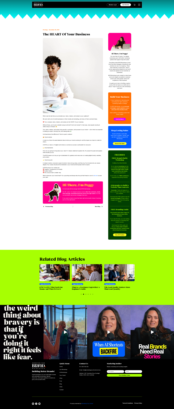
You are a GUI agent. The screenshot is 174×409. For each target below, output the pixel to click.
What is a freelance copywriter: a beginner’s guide (53, 288)
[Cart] (134, 4)
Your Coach (62, 375)
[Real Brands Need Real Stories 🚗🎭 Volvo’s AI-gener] (152, 332)
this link (96, 175)
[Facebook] (33, 404)
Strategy (45, 29)
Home (61, 366)
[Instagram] (36, 404)
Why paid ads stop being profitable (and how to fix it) (116, 288)
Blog (60, 384)
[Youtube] (39, 404)
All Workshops (63, 372)
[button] (81, 294)
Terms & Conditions (127, 403)
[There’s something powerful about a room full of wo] (65, 332)
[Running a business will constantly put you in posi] (22, 332)
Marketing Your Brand (87, 403)
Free (60, 381)
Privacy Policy (138, 403)
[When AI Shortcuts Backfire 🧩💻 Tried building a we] (108, 332)
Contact (61, 389)
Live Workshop (63, 369)
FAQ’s (60, 386)
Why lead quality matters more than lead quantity (85, 288)
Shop (60, 378)
